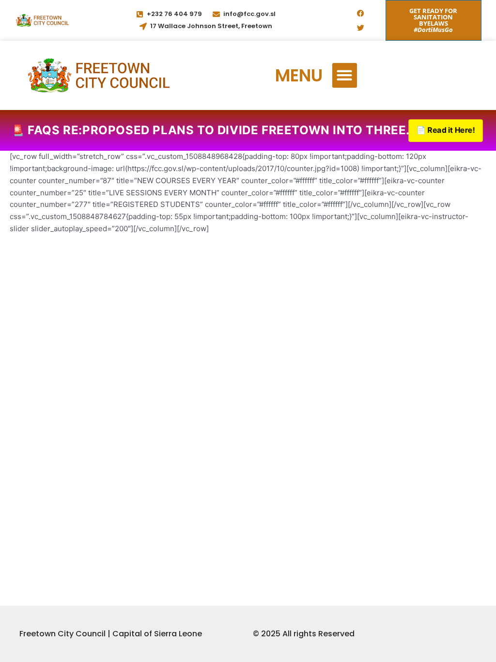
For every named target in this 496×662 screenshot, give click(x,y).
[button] (344, 75)
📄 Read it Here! (446, 130)
